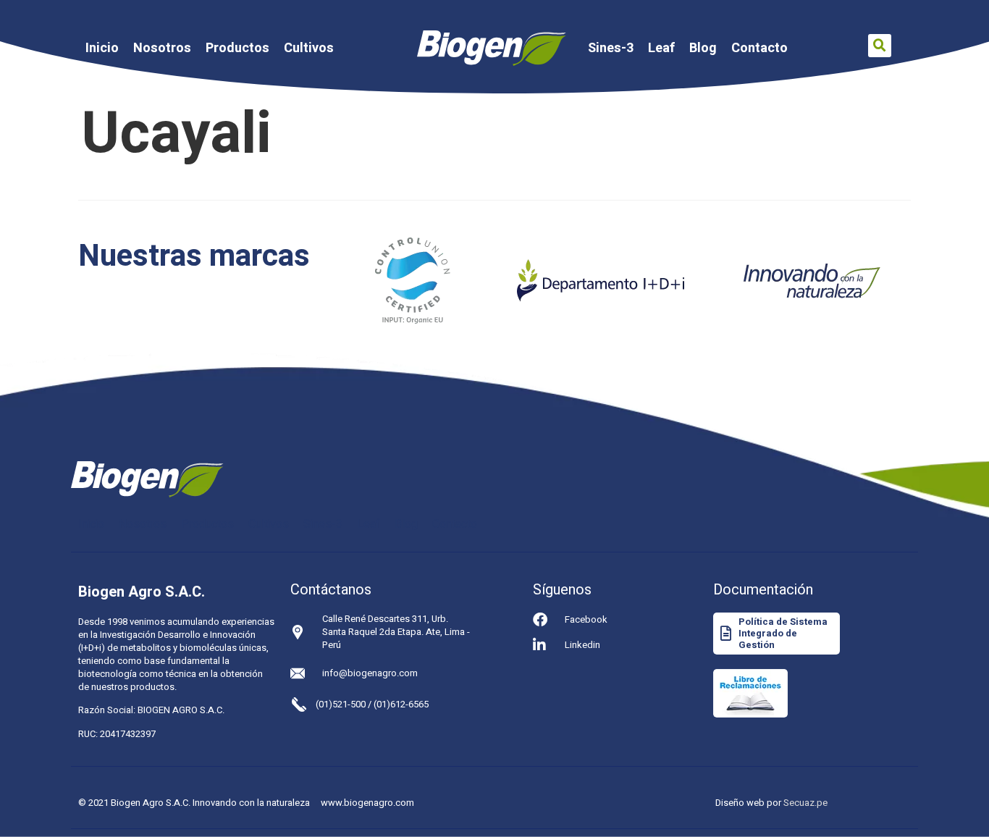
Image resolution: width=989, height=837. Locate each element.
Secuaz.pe (805, 802)
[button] (879, 45)
